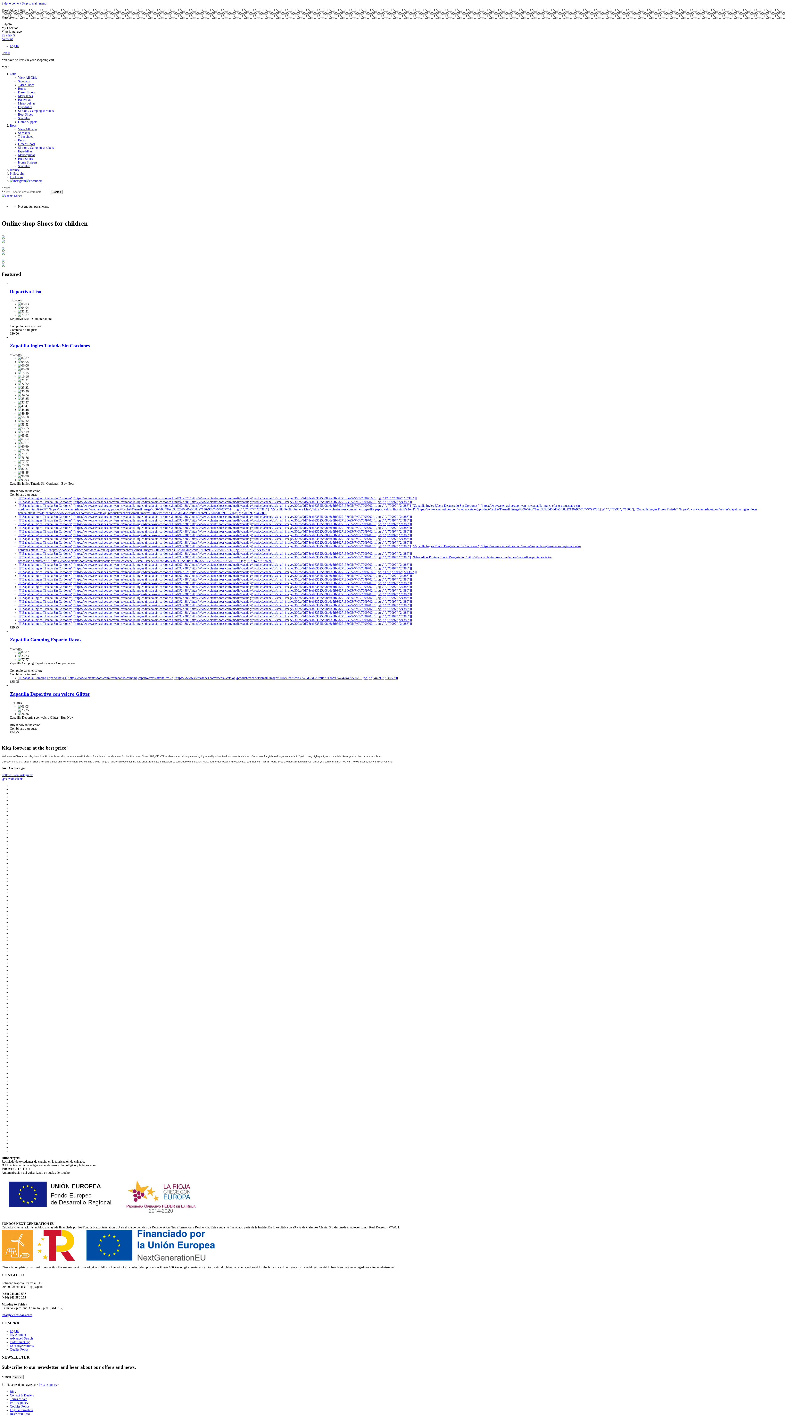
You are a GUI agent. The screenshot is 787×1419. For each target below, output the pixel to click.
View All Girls (27, 77)
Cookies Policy (20, 1406)
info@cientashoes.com (17, 1315)
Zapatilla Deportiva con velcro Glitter (50, 694)
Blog (13, 1391)
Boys (13, 125)
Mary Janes (25, 96)
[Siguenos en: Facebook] (34, 181)
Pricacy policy (19, 1402)
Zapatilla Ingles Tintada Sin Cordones (50, 345)
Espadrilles (25, 107)
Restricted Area (20, 1414)
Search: (6, 191)
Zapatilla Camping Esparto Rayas (45, 639)
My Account (18, 1334)
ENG (11, 35)
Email (6, 1377)
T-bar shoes (25, 136)
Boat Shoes (25, 114)
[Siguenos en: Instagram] (18, 181)
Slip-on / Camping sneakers (36, 110)
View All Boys (27, 129)
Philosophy (17, 173)
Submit (17, 1377)
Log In (14, 46)
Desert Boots (26, 92)
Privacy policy (48, 1384)
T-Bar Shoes (26, 85)
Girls (13, 74)
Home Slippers (27, 122)
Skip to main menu (34, 3)
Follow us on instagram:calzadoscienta (17, 777)
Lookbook (16, 177)
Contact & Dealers (22, 1395)
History (14, 170)
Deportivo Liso (25, 291)
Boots (22, 88)
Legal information (21, 1410)
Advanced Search (21, 1338)
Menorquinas (26, 103)
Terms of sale (18, 1399)
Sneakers (24, 81)
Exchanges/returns (22, 1345)
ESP (4, 35)
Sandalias (24, 118)
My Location (10, 28)
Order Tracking (20, 1342)
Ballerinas (24, 99)
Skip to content (11, 3)
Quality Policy (19, 1349)
